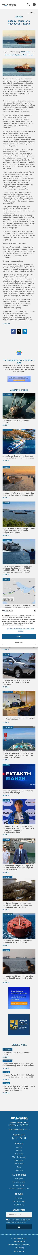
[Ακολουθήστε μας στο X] (21, 1138)
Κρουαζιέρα (19, 1160)
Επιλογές (19, 642)
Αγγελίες (19, 1198)
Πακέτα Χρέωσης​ (19, 1201)
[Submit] (19, 1226)
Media (19, 1167)
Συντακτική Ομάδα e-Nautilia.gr (19, 55)
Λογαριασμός (19, 1204)
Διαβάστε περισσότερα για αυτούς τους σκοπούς (20, 630)
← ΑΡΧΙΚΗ (31, 13)
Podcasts (19, 1170)
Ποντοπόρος (19, 1163)
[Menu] (34, 4)
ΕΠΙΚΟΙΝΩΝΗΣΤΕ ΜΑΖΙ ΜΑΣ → (19, 1130)
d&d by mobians (19, 1251)
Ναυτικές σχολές (18, 1182)
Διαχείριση (25, 1244)
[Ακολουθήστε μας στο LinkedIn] (25, 1138)
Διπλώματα (19, 1179)
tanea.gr (6, 323)
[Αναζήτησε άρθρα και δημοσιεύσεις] (28, 4)
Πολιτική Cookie (19, 1241)
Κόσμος (19, 1150)
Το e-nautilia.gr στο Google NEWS (19, 361)
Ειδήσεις (19, 17)
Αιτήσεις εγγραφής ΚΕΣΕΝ (19, 1188)
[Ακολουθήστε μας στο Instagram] (13, 1138)
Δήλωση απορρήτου (14, 1244)
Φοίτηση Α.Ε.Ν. (19, 1185)
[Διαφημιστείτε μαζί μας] (19, 379)
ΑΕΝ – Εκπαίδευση (19, 1157)
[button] (35, 611)
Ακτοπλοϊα (19, 1154)
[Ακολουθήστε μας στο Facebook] (17, 1138)
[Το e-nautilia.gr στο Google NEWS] (19, 353)
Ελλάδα (19, 1147)
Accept (19, 636)
